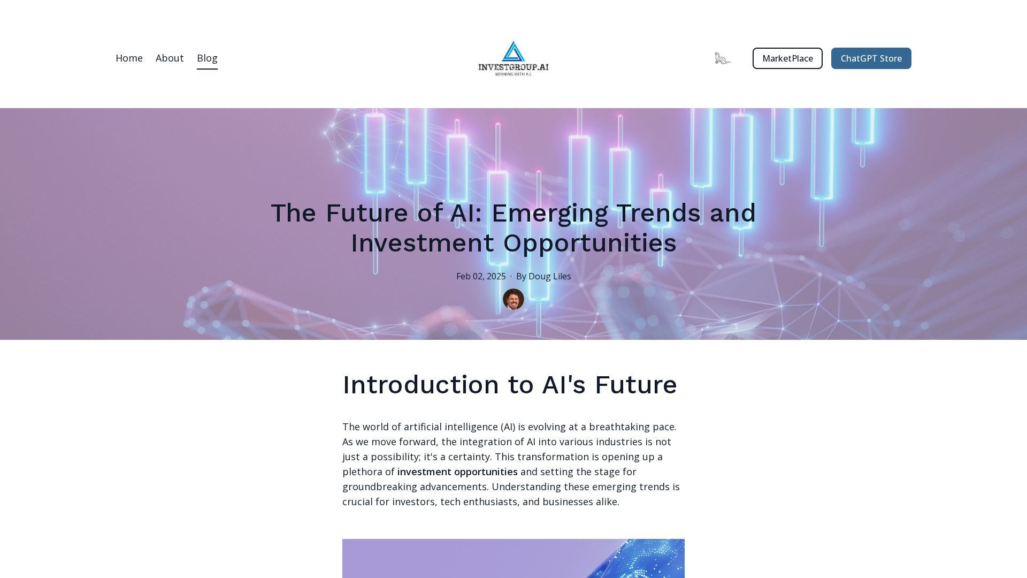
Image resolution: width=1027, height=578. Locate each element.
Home (129, 57)
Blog (207, 57)
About (170, 57)
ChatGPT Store (871, 58)
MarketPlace (787, 58)
